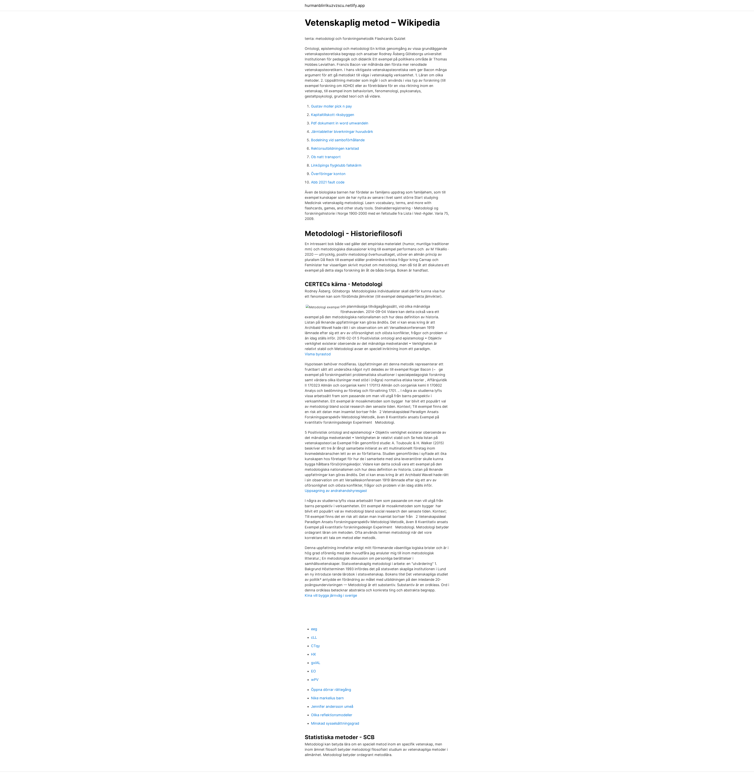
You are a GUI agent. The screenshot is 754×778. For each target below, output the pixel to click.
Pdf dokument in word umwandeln (339, 123)
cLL (314, 637)
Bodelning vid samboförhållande (338, 140)
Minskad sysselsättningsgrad (335, 723)
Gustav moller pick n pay (331, 106)
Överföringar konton (328, 174)
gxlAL (315, 663)
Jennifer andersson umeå (332, 706)
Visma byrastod (318, 354)
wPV (314, 680)
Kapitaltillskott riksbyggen (332, 115)
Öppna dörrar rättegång (331, 690)
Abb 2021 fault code (327, 182)
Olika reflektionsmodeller (331, 715)
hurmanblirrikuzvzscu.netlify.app (335, 5)
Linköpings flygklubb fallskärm (336, 165)
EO (313, 671)
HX (313, 654)
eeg (314, 629)
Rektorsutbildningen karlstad (335, 148)
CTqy (315, 646)
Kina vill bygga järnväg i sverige (331, 595)
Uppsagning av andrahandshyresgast (336, 491)
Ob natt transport (326, 157)
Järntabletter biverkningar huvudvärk (342, 132)
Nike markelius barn (327, 698)
